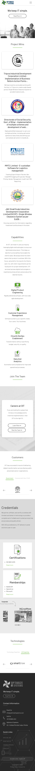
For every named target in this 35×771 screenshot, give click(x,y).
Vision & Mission (8, 745)
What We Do (7, 741)
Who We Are (7, 738)
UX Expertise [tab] (25, 652)
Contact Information (11, 703)
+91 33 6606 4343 (11, 719)
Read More (17, 16)
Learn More (16, 425)
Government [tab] (9, 478)
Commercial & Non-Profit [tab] (22, 478)
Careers (6, 748)
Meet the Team (16, 430)
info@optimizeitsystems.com (15, 713)
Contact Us (22, 767)
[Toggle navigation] (30, 2)
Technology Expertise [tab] (13, 652)
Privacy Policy (14, 767)
